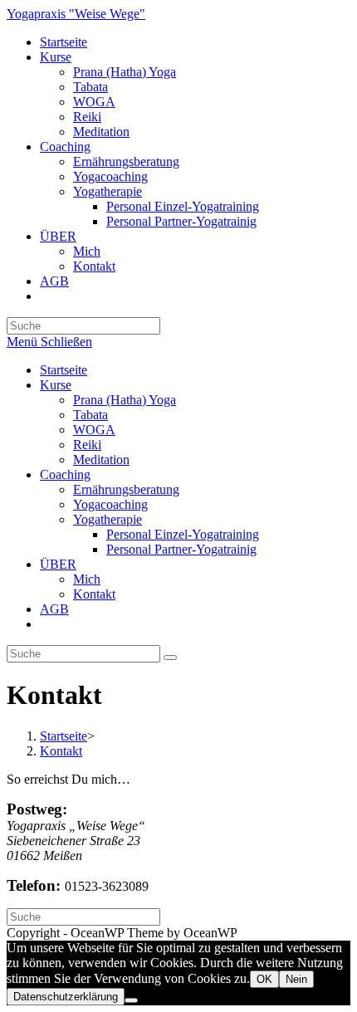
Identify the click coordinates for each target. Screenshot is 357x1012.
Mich (86, 579)
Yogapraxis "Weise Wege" (76, 14)
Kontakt (94, 594)
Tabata (90, 415)
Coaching (65, 474)
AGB (54, 609)
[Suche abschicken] (170, 657)
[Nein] (131, 1000)
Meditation (101, 459)
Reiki (87, 445)
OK (264, 979)
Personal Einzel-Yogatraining (182, 534)
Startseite (63, 370)
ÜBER (58, 564)
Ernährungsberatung (126, 489)
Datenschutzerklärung (65, 996)
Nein (296, 979)
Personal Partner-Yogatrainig (181, 549)
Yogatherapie (107, 519)
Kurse (55, 385)
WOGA (94, 430)
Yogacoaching (110, 504)
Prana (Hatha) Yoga (124, 400)
